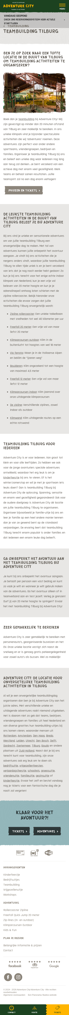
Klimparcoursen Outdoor (17, 925)
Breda (49, 736)
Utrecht (30, 741)
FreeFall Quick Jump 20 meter (21, 915)
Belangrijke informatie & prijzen (22, 945)
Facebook (8, 977)
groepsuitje (48, 771)
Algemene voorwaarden (14, 995)
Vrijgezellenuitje (13, 890)
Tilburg (36, 746)
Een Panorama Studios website (42, 995)
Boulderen (16, 366)
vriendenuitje (11, 776)
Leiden (20, 741)
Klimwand (16, 418)
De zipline (16, 405)
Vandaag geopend (29, 19)
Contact (8, 950)
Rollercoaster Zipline (15, 910)
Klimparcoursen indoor (23, 392)
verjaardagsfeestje (14, 771)
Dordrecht (9, 746)
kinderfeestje (11, 477)
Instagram (18, 977)
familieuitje (27, 776)
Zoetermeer (23, 746)
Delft (53, 741)
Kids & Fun (10, 930)
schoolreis (34, 771)
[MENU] (62, 6)
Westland (9, 741)
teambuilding (26, 119)
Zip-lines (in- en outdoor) (18, 920)
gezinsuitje (42, 776)
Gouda (45, 746)
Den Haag (39, 736)
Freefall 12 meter (20, 379)
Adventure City (18, 6)
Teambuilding (11, 885)
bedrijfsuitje (10, 766)
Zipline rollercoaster (22, 314)
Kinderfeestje (11, 875)
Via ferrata (16, 353)
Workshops (9, 895)
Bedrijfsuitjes (11, 880)
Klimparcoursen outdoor (24, 340)
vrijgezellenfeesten (31, 766)
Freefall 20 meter (20, 327)
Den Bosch (42, 741)
